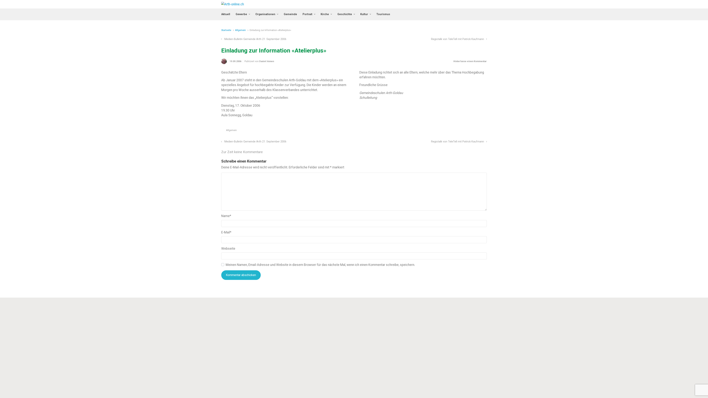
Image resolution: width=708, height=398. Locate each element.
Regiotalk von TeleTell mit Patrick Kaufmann (457, 39)
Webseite (228, 248)
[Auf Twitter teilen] (463, 131)
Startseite (226, 30)
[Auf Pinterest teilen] (474, 131)
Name (226, 216)
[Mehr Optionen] (485, 131)
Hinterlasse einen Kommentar (470, 61)
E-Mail (226, 232)
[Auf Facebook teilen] (469, 131)
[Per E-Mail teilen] (480, 131)
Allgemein (240, 30)
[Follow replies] (268, 152)
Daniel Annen (266, 61)
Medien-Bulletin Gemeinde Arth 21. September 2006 (255, 39)
